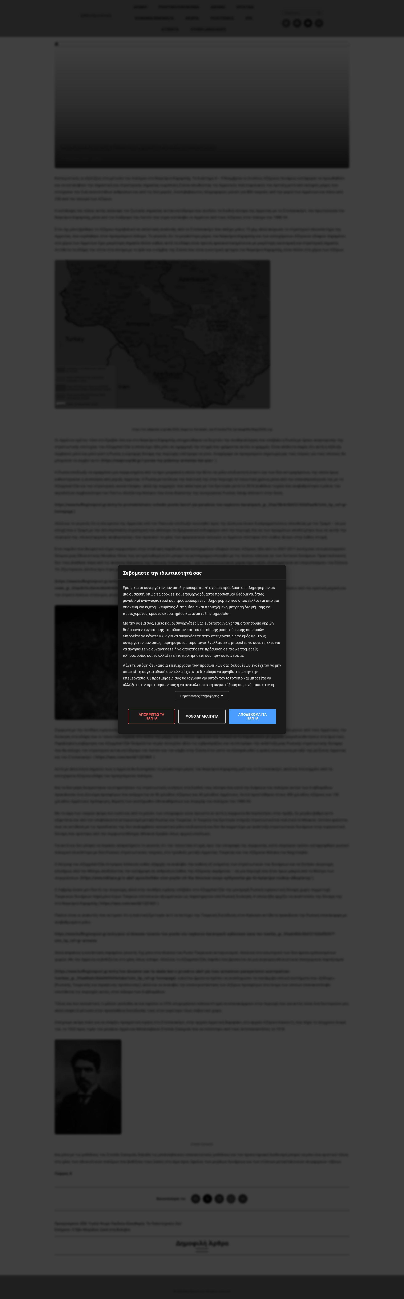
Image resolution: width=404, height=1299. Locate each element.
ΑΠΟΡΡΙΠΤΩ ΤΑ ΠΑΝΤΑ (151, 716)
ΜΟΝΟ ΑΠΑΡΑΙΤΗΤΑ (202, 716)
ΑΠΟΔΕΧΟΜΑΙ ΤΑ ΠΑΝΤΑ (252, 716)
